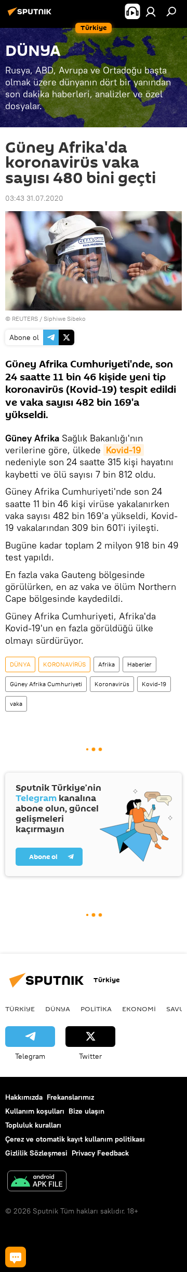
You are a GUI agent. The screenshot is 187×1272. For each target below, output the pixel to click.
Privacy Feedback (100, 1153)
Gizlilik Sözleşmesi (36, 1153)
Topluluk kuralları (33, 1125)
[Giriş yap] (150, 11)
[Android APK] (37, 1182)
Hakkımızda (24, 1097)
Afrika (106, 664)
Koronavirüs (112, 684)
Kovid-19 (154, 684)
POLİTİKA (96, 1008)
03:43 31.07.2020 (34, 198)
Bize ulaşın (86, 1111)
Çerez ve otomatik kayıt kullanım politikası (75, 1139)
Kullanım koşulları (34, 1111)
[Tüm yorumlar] (15, 1257)
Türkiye (20, 1008)
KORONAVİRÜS (64, 664)
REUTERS (25, 318)
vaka (16, 703)
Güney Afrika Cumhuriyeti (46, 684)
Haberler (139, 664)
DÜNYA (20, 664)
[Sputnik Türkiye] (31, 15)
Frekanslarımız (70, 1097)
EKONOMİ (139, 1008)
